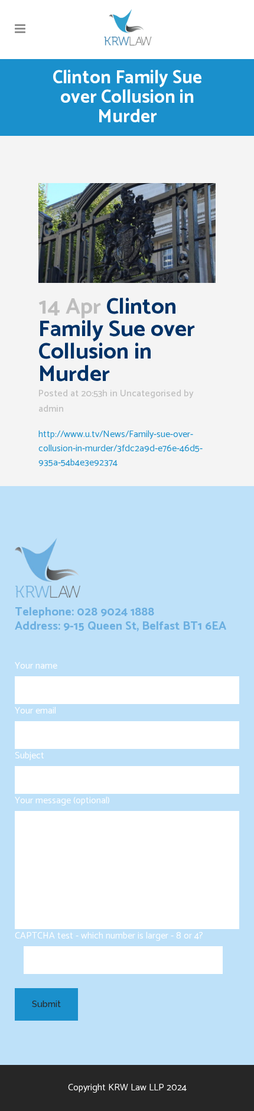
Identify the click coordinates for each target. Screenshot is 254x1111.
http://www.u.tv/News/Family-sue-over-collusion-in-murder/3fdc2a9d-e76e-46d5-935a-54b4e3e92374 (120, 448)
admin (51, 409)
